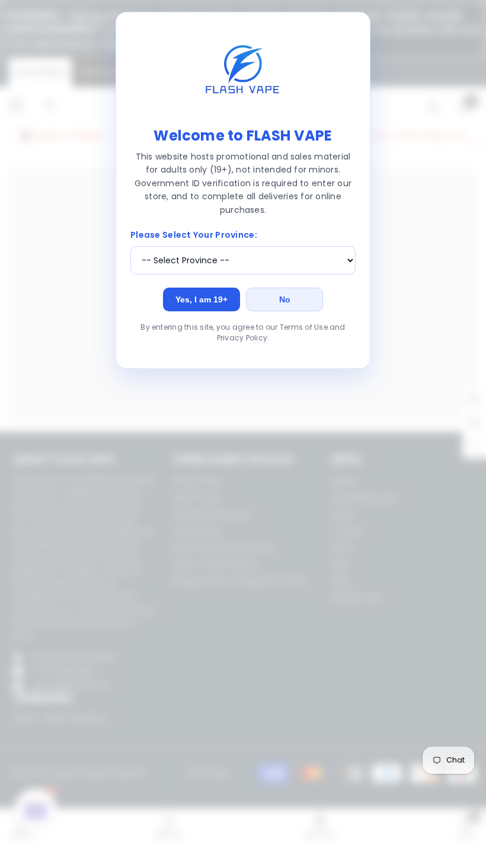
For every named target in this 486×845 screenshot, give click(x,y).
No (284, 299)
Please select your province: (193, 235)
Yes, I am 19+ (201, 299)
